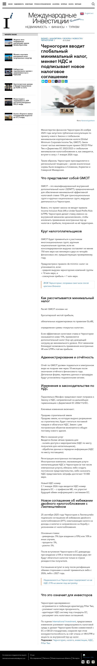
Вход (82, 19)
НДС (90, 640)
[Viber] (59, 81)
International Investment (64, 621)
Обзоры (70, 4)
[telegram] (88, 661)
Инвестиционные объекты (61, 658)
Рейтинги (46, 658)
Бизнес (10, 4)
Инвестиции (29, 4)
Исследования (35, 658)
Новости (77, 38)
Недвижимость (19, 4)
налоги (70, 640)
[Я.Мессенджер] (43, 81)
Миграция (78, 4)
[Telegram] (52, 81)
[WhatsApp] (62, 81)
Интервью (64, 4)
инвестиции (81, 640)
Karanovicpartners (88, 121)
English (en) (89, 13)
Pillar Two (45, 643)
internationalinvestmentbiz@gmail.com (13, 658)
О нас (32, 655)
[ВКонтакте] (46, 81)
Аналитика (56, 4)
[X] (56, 81)
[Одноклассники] (49, 81)
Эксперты (75, 658)
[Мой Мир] (66, 81)
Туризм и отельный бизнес (42, 4)
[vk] (83, 661)
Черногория (47, 40)
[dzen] (93, 661)
